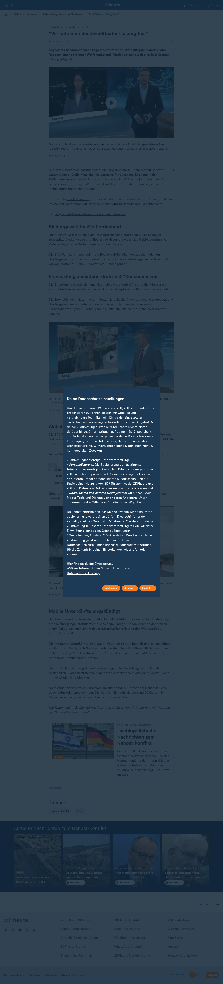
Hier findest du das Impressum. (90, 564)
